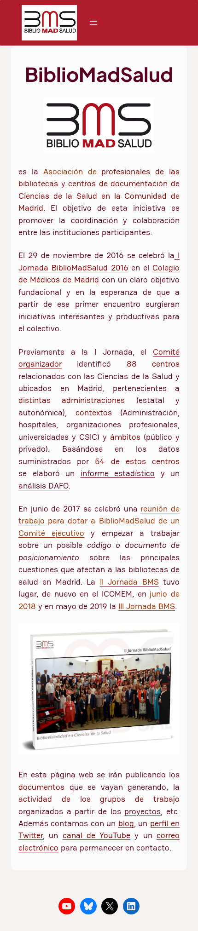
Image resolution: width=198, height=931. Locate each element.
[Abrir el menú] (93, 23)
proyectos (142, 811)
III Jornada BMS (146, 606)
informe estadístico (118, 473)
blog (126, 823)
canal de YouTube (97, 835)
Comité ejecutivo (51, 533)
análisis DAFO (43, 486)
